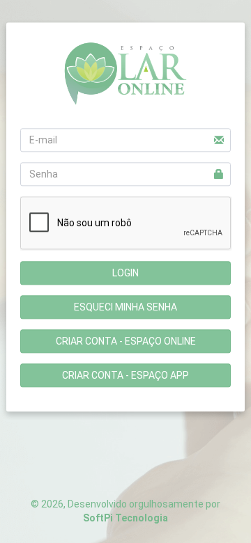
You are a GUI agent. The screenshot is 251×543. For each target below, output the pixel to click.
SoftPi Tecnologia (125, 518)
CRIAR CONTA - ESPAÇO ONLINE (126, 341)
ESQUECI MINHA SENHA (125, 307)
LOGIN (125, 273)
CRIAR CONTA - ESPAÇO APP (125, 375)
